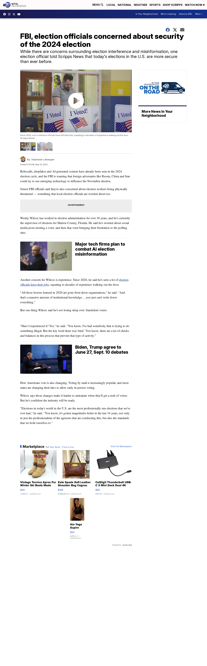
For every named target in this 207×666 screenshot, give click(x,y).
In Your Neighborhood (147, 14)
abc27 (15, 14)
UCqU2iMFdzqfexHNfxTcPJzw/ (19, 14)
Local (111, 4)
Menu (96, 4)
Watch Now (194, 4)
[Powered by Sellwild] (127, 545)
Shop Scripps (173, 4)
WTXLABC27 (5, 14)
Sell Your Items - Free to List (60, 447)
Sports (155, 4)
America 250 (185, 14)
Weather (140, 4)
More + (198, 14)
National (124, 4)
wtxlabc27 (10, 14)
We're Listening (168, 14)
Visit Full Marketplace (121, 446)
